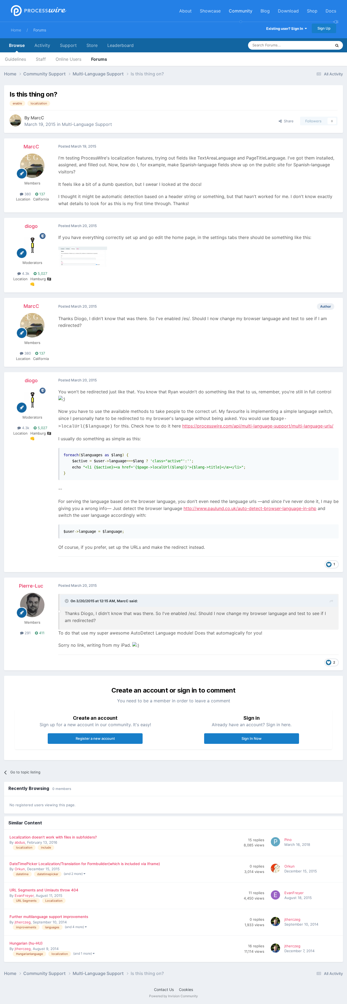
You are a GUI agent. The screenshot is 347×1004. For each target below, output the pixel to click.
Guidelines (15, 59)
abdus (20, 842)
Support (68, 45)
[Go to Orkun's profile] (276, 869)
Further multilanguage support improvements (48, 916)
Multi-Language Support (87, 124)
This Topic (316, 45)
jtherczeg (23, 922)
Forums (39, 30)
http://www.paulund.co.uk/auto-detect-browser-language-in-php (250, 508)
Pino (288, 839)
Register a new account (95, 738)
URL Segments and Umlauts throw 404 (43, 890)
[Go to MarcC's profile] (15, 120)
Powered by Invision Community (173, 996)
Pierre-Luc (31, 586)
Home (16, 30)
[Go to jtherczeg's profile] (276, 922)
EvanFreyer (24, 895)
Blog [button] (265, 11)
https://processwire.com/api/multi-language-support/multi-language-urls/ (257, 426)
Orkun (20, 869)
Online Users (68, 59)
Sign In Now (252, 738)
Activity (42, 45)
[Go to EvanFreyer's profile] (276, 895)
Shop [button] (312, 11)
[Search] (337, 45)
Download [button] (288, 11)
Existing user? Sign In (285, 28)
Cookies (186, 989)
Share (288, 121)
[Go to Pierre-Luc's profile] (32, 605)
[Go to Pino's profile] (276, 842)
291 (27, 633)
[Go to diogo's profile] (32, 245)
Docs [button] (331, 11)
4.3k (25, 273)
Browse (17, 45)
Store (92, 45)
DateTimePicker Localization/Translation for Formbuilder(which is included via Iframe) (84, 864)
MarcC (37, 117)
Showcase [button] (210, 11)
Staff (41, 59)
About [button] (185, 11)
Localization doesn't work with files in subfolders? (53, 837)
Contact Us (164, 989)
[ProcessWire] (38, 11)
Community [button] (240, 11)
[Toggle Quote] (67, 601)
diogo (31, 226)
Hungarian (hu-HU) (26, 943)
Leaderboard (120, 45)
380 (27, 194)
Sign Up (323, 28)
